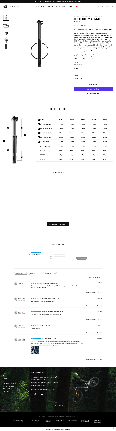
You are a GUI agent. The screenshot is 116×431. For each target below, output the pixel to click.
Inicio (75, 16)
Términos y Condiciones (8, 386)
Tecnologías (50, 6)
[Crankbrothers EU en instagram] (35, 394)
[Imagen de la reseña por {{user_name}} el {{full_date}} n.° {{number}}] (35, 350)
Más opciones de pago (93, 93)
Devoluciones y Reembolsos (9, 383)
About (4, 373)
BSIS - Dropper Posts (82, 16)
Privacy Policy (44, 384)
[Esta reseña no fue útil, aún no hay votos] (100, 292)
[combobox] (35, 273)
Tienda (43, 6)
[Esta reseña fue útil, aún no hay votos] (97, 292)
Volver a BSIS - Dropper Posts (59, 224)
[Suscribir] (54, 389)
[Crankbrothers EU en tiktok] (39, 394)
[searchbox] (19, 273)
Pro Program (6, 381)
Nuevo (37, 6)
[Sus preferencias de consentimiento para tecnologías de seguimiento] (113, 428)
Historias (64, 6)
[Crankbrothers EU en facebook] (32, 394)
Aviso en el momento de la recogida (58, 429)
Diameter (76, 75)
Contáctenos (6, 375)
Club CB (79, 1)
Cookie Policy (6, 391)
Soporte (72, 6)
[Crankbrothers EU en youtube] (42, 394)
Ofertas (78, 6)
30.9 (76, 78)
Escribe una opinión (82, 258)
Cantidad (76, 68)
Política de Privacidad (8, 388)
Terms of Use (52, 384)
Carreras (5, 378)
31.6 (82, 78)
